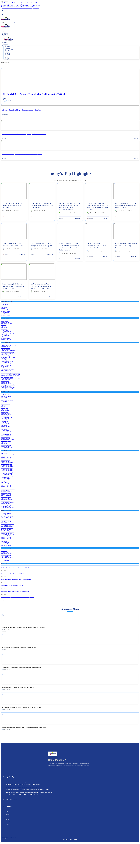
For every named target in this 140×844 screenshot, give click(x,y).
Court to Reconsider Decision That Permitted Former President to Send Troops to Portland (42, 205)
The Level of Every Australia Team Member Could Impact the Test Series (34, 94)
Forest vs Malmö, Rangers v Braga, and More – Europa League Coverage (126, 246)
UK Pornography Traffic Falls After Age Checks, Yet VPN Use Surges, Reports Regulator (126, 205)
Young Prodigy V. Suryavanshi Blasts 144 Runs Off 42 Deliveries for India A (23, 794)
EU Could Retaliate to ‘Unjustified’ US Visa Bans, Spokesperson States (17, 6)
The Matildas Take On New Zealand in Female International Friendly (21, 787)
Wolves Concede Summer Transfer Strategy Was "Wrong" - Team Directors (23, 784)
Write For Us (65, 839)
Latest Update (4, 1)
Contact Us (6, 60)
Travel (7, 58)
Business (6, 34)
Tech (7, 57)
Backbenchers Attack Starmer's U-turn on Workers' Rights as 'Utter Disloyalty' (12, 205)
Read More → (22, 216)
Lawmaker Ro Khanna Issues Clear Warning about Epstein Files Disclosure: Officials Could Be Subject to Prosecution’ (33, 782)
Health (8, 48)
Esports (5, 35)
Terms (71, 839)
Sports (7, 56)
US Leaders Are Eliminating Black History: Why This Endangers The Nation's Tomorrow (16, 567)
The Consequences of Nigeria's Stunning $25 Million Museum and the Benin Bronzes (20, 5)
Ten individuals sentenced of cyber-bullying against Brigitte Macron (12, 585)
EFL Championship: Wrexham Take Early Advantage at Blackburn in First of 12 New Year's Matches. (29, 792)
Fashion (5, 42)
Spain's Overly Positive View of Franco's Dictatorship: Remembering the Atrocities (20, 8)
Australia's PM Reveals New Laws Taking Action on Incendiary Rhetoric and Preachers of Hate (27, 789)
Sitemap (75, 839)
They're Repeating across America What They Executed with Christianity (17, 4)
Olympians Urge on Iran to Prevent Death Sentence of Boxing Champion (13, 573)
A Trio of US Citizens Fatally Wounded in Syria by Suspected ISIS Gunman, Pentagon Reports (17, 597)
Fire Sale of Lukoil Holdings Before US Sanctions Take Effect (21, 110)
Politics (8, 54)
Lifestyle (8, 50)
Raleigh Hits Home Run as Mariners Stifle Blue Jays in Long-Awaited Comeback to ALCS (24, 134)
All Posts (6, 33)
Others (8, 53)
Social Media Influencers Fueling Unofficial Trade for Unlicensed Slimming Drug (19, 2)
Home (5, 32)
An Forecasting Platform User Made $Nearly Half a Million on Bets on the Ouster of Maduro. (41, 286)
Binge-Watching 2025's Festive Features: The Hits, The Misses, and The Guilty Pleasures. (13, 286)
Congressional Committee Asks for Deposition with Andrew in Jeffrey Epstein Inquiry (16, 579)
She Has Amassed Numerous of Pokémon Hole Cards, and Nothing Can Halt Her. (15, 591)
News (7, 52)
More (5, 45)
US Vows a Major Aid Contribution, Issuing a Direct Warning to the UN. (96, 246)
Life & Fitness (9, 49)
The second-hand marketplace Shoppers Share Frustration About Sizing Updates (22, 154)
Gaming (8, 46)
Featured (6, 44)
